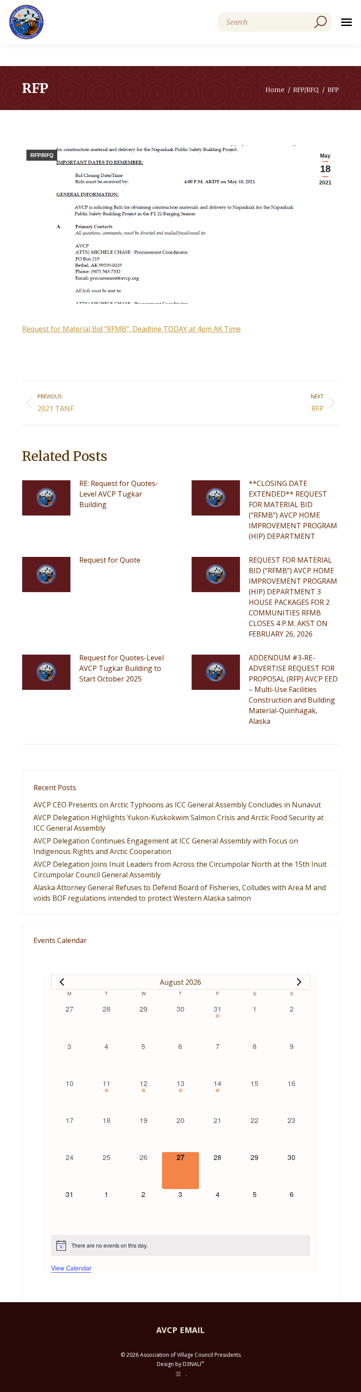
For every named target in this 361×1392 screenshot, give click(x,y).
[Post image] (46, 498)
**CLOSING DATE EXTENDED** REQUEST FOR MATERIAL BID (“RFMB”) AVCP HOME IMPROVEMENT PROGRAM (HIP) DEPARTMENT (293, 510)
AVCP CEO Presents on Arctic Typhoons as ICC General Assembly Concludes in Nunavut (177, 805)
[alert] (180, 1245)
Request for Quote (109, 560)
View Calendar (71, 1267)
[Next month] (299, 982)
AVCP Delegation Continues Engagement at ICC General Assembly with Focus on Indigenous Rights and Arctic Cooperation (165, 846)
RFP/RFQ (41, 155)
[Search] (320, 22)
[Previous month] (62, 982)
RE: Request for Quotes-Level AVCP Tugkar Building (118, 494)
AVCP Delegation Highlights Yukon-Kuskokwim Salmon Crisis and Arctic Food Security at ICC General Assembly (178, 823)
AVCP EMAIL (180, 1330)
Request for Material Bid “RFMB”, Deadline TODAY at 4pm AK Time (131, 329)
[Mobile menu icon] (346, 22)
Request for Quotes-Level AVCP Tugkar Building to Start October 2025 (121, 668)
